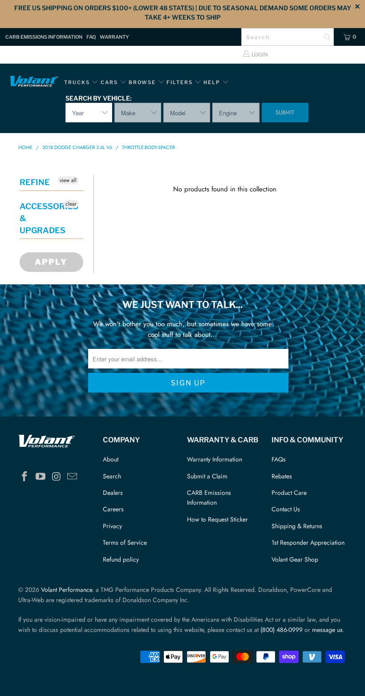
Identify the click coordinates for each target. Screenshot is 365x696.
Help (211, 82)
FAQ (91, 37)
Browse (142, 82)
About (110, 459)
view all (68, 180)
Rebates (282, 476)
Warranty (114, 37)
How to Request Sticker (217, 519)
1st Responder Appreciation (308, 542)
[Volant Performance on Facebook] (25, 476)
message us (327, 629)
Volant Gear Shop (295, 559)
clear (71, 204)
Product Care (289, 492)
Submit (285, 112)
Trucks (77, 82)
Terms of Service (125, 542)
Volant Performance (66, 589)
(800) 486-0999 (281, 629)
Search (112, 476)
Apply (51, 262)
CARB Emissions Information (43, 37)
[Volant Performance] (33, 82)
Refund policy (121, 559)
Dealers (113, 492)
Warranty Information (214, 459)
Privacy (112, 526)
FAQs (279, 459)
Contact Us (286, 509)
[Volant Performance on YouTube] (41, 476)
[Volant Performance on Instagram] (56, 476)
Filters (180, 82)
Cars (109, 82)
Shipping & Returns (297, 526)
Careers (113, 509)
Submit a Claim (207, 476)
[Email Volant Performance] (72, 476)
